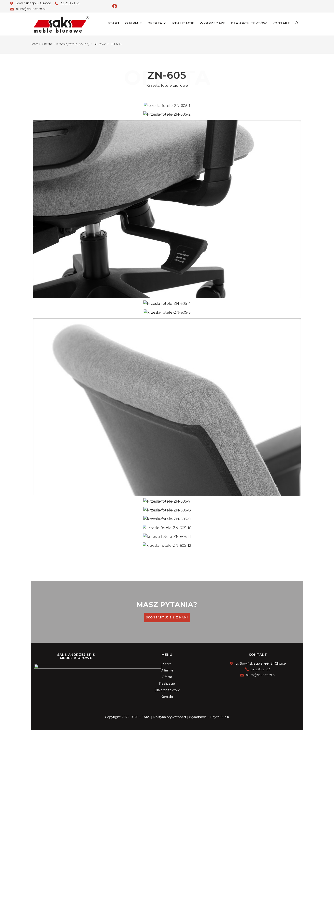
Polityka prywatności (169, 717)
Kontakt (167, 697)
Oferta (167, 677)
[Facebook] (114, 6)
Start (167, 664)
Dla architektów (167, 690)
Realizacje (167, 683)
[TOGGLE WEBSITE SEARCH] (296, 23)
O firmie (166, 670)
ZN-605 (115, 44)
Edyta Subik (219, 717)
